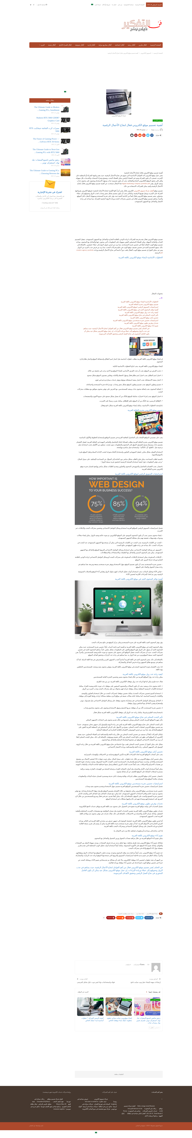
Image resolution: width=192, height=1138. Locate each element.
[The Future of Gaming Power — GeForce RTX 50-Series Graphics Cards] (65, 140)
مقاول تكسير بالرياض (44, 1104)
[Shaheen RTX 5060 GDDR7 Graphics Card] (65, 119)
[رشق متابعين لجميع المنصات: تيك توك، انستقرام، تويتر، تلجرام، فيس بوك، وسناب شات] (147, 1006)
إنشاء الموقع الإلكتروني (151, 913)
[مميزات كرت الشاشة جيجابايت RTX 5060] (65, 130)
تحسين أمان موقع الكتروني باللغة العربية (144, 318)
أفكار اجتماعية (119, 45)
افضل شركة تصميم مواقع (55, 1099)
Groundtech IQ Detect (43, 1101)
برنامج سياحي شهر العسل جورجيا (51, 1106)
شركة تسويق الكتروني (101, 1099)
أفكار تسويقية (79, 45)
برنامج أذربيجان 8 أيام (151, 1116)
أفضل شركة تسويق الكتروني (144, 191)
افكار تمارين (143, 45)
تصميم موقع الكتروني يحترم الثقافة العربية (143, 304)
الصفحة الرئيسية (139, 4)
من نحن (120, 4)
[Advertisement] (73, 24)
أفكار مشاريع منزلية (105, 45)
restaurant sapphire (59, 1109)
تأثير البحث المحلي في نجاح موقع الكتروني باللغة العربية (138, 315)
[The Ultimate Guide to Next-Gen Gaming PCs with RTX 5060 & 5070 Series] (65, 151)
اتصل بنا (114, 4)
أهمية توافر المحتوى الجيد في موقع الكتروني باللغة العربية (138, 310)
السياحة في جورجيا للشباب (102, 1104)
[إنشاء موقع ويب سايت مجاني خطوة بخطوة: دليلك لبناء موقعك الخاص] (119, 1006)
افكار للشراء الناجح (65, 45)
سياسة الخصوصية (129, 4)
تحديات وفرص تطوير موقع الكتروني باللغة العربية (141, 323)
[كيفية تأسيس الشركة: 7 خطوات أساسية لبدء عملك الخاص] (90, 1006)
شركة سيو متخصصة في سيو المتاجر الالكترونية (96, 1109)
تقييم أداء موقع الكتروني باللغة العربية (145, 326)
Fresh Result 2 (158, 1113)
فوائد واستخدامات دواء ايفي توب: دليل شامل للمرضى (96, 982)
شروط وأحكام (106, 4)
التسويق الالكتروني (157, 120)
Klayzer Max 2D (61, 1104)
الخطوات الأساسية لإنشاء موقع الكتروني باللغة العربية (139, 302)
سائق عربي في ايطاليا (105, 1106)
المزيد (43, 45)
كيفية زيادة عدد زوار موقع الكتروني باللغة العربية (141, 312)
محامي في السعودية (134, 1111)
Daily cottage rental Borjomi (146, 1106)
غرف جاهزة (102, 1101)
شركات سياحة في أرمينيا (90, 1106)
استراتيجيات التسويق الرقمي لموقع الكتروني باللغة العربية (138, 307)
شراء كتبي (98, 4)
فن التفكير (32, 1125)
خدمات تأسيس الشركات (149, 1111)
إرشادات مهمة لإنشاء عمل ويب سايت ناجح (145, 982)
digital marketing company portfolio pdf (136, 183)
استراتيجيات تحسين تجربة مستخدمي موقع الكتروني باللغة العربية (135, 320)
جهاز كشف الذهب (58, 1101)
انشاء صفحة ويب (140, 913)
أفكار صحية (52, 45)
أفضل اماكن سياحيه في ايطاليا (136, 1113)
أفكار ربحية (131, 45)
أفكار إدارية (91, 45)
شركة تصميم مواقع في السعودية (125, 913)
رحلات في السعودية (150, 1108)
